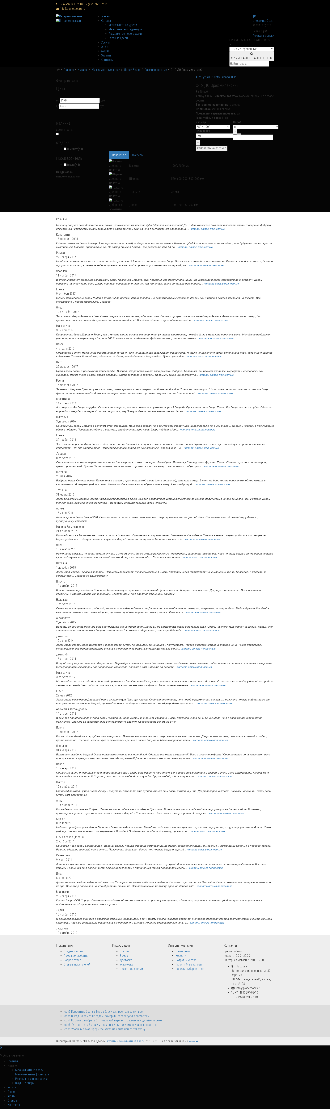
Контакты (107, 60)
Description (119, 155)
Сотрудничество (186, 960)
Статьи (124, 951)
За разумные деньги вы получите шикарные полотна (110, 1025)
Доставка (126, 960)
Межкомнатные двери (123, 25)
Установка (126, 964)
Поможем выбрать (76, 955)
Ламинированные (155, 70)
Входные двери (118, 38)
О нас (104, 47)
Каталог (106, 21)
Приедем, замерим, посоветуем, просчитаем (107, 1016)
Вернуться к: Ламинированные (216, 77)
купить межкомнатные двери (126, 1041)
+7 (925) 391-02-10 (96, 4)
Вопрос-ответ (72, 960)
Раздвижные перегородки (125, 33)
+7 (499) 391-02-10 (71, 4)
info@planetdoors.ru (72, 8)
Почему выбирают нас (190, 969)
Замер (124, 955)
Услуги (105, 42)
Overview (137, 155)
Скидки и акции (73, 951)
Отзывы (106, 55)
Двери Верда (132, 70)
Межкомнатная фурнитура (125, 29)
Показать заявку (263, 35)
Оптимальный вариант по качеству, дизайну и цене (113, 1020)
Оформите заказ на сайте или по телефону (104, 1029)
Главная (106, 16)
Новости (181, 955)
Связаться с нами (131, 969)
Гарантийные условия (189, 964)
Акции (105, 51)
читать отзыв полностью (207, 228)
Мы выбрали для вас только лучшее (103, 1011)
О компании (183, 951)
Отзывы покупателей (77, 964)
